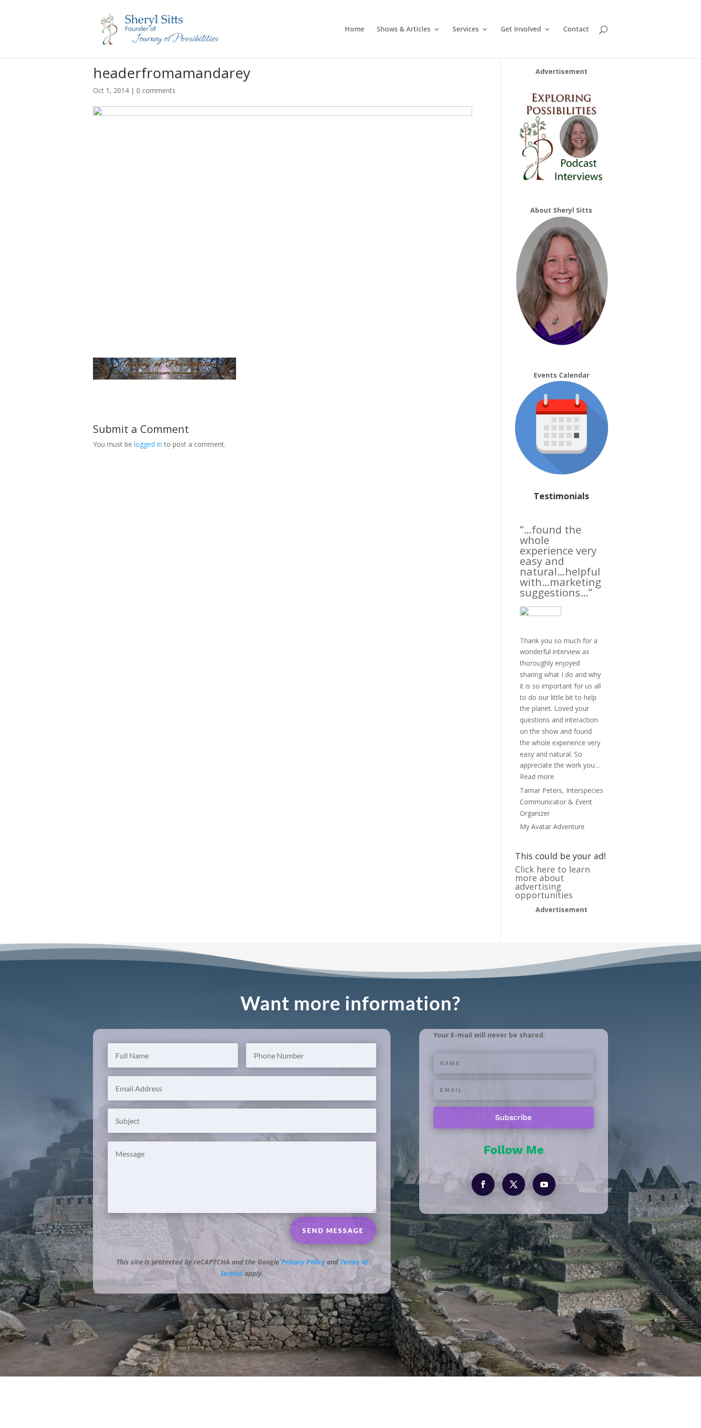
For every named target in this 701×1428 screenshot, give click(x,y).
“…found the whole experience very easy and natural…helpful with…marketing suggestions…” (560, 560)
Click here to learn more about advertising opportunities (552, 882)
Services (466, 29)
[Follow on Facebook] (483, 1184)
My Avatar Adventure (552, 826)
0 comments (155, 90)
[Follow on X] (513, 1184)
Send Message (333, 1230)
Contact (576, 29)
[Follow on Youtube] (544, 1184)
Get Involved (521, 29)
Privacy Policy (303, 1261)
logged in (148, 444)
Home (354, 29)
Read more (537, 776)
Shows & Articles (404, 29)
